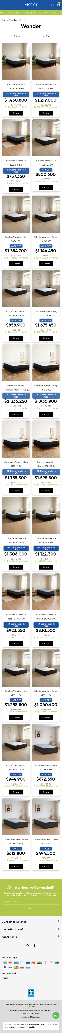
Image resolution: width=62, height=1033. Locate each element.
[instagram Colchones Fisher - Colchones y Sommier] (27, 945)
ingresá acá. (48, 1010)
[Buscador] (52, 5)
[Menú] (4, 5)
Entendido (31, 1027)
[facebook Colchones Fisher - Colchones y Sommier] (34, 945)
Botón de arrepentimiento (31, 1013)
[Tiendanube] (31, 1017)
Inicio (4, 20)
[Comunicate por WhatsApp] (56, 1015)
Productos (13, 20)
